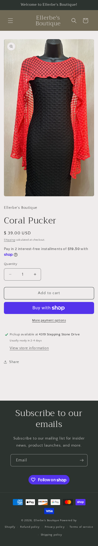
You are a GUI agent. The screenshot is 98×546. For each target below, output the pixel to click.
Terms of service (81, 527)
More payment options (49, 320)
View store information (29, 348)
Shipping (9, 240)
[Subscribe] (81, 460)
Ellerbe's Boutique (46, 520)
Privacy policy (55, 527)
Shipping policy (51, 534)
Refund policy (30, 527)
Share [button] (14, 362)
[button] (10, 20)
